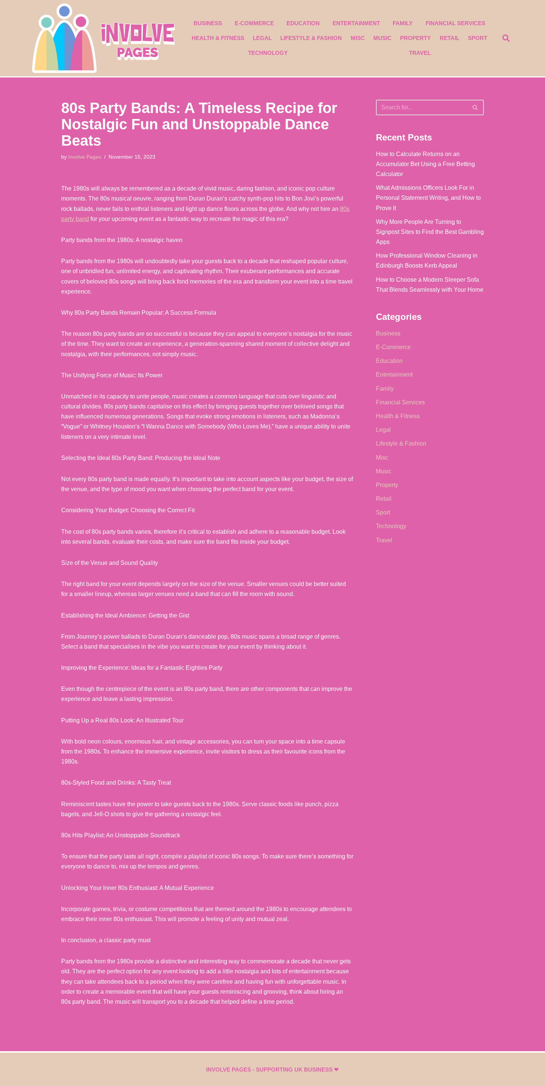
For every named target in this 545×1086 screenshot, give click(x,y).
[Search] (475, 107)
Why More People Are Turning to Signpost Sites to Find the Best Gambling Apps (430, 232)
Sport (477, 38)
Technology (268, 53)
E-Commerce (254, 23)
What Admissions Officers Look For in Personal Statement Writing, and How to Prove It (428, 198)
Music (382, 38)
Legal (262, 38)
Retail (449, 38)
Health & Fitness (218, 38)
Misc (358, 38)
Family (403, 23)
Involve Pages (84, 157)
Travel (420, 53)
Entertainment (356, 23)
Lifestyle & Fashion (311, 38)
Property (415, 38)
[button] (506, 38)
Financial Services (455, 23)
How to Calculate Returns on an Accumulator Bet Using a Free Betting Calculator (425, 164)
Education (303, 23)
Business (208, 23)
